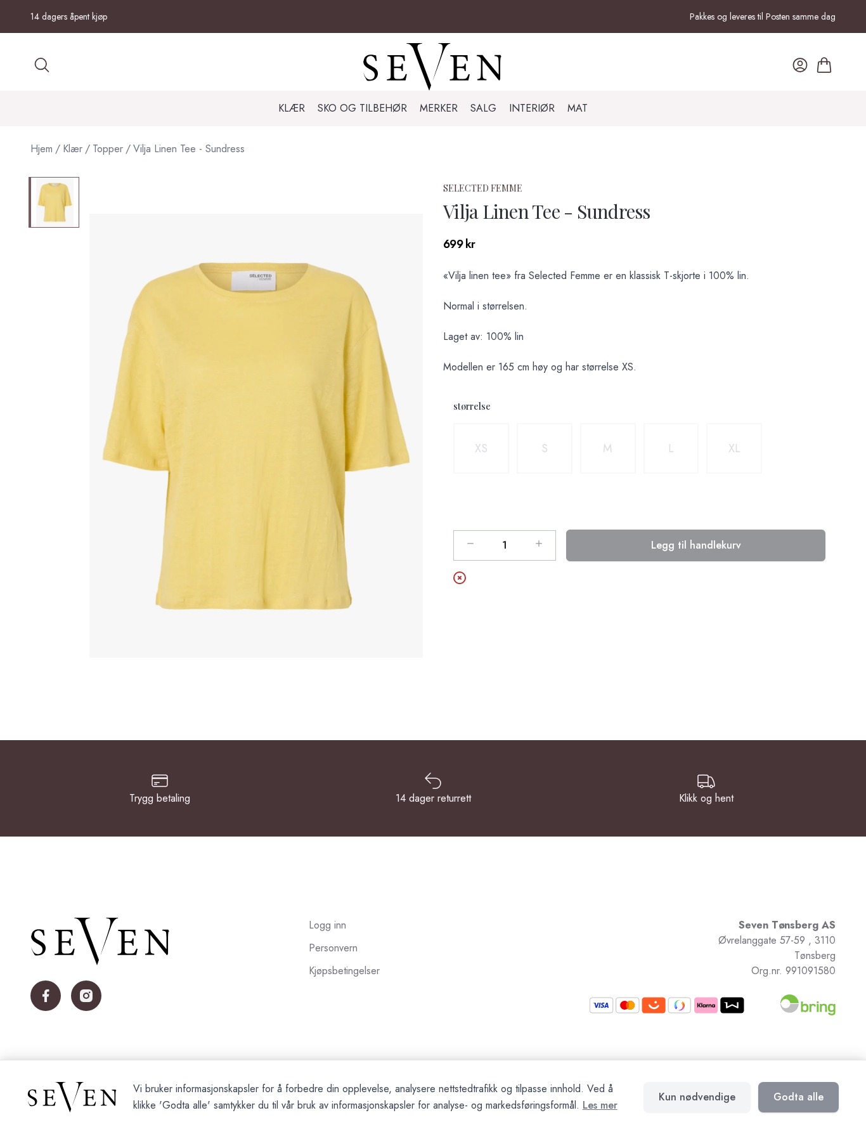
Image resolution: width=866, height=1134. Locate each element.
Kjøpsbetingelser (344, 970)
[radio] (481, 448)
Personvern (333, 948)
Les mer (600, 1105)
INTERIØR (532, 108)
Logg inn (327, 925)
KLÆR (291, 108)
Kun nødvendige (697, 1097)
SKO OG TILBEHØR (362, 108)
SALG (483, 108)
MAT (577, 108)
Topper (108, 148)
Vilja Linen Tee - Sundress (189, 148)
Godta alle (798, 1097)
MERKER (439, 108)
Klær (72, 148)
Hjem (41, 148)
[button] (256, 436)
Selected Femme (482, 188)
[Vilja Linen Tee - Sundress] (54, 202)
